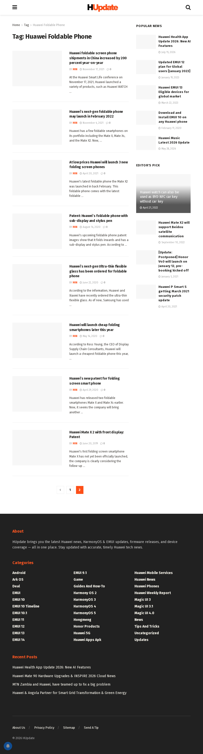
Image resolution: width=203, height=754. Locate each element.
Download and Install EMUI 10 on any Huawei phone (172, 117)
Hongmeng (82, 620)
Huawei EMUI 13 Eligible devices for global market (173, 92)
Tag (26, 25)
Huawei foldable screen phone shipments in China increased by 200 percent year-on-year (98, 58)
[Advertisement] (163, 344)
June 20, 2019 (90, 443)
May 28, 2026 (168, 148)
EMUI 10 (18, 600)
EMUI (16, 593)
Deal (16, 586)
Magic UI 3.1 (143, 606)
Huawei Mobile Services (153, 573)
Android (18, 573)
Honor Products (87, 626)
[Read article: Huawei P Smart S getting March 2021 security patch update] (146, 292)
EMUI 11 (18, 620)
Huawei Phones (146, 586)
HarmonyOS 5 (85, 613)
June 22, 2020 (90, 282)
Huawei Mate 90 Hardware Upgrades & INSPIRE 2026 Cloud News (64, 676)
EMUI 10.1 (19, 613)
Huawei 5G (82, 633)
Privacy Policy (44, 727)
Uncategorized (146, 633)
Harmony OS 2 (85, 593)
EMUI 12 (18, 626)
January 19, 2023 (170, 77)
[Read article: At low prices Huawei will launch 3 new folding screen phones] (37, 177)
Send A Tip (91, 727)
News (138, 620)
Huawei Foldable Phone (49, 25)
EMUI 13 (18, 633)
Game (78, 579)
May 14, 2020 (89, 336)
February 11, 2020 (171, 128)
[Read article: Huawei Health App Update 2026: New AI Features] (146, 42)
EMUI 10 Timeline (25, 606)
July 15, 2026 (168, 52)
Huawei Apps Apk (87, 640)
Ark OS (18, 579)
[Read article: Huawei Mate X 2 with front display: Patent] (37, 447)
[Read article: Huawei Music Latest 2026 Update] (146, 143)
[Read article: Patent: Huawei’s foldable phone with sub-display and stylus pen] (37, 231)
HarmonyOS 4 (85, 606)
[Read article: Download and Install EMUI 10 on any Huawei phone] (146, 118)
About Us (18, 727)
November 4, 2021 (92, 122)
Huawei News (144, 579)
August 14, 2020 (91, 227)
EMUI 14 (18, 640)
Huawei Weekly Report (152, 593)
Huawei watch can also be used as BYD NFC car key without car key (159, 196)
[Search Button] (188, 7)
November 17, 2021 (93, 69)
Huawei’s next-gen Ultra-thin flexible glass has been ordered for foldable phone (98, 271)
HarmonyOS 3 (85, 600)
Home (16, 25)
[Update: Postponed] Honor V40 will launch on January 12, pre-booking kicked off (173, 261)
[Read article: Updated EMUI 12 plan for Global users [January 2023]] (146, 67)
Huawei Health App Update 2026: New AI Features (174, 41)
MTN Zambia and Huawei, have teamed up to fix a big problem (61, 684)
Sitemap (69, 727)
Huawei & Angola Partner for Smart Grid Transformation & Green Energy (69, 693)
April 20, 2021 (90, 173)
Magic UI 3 (142, 600)
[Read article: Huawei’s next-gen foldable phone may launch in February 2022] (37, 127)
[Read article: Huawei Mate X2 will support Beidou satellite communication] (146, 227)
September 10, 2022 (173, 242)
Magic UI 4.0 (144, 613)
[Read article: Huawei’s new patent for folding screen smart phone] (37, 394)
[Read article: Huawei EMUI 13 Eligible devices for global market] (146, 92)
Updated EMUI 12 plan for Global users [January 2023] (174, 66)
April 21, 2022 (150, 207)
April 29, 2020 (90, 390)
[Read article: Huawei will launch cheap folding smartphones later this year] (37, 340)
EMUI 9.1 (80, 573)
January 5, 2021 (169, 276)
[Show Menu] (14, 7)
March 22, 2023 (169, 102)
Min (75, 69)
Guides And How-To (89, 586)
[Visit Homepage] (101, 7)
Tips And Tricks (146, 626)
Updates (141, 640)
